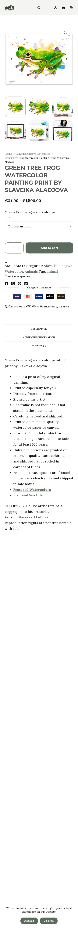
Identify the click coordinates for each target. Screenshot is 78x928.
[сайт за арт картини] (9, 8)
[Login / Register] (55, 7)
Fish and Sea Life (28, 495)
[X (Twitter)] (13, 283)
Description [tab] (39, 328)
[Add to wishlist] (6, 261)
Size (8, 217)
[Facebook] (6, 283)
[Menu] (71, 7)
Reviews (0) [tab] (39, 345)
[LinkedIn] (26, 283)
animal (52, 271)
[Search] (38, 7)
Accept (29, 920)
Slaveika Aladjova (33, 517)
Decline (49, 920)
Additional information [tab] (39, 337)
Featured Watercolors (32, 489)
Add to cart (49, 248)
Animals (31, 271)
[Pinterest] (19, 283)
